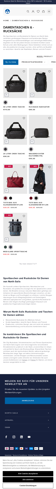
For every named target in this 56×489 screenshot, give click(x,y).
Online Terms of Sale (35, 455)
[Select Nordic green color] (5, 247)
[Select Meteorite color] (10, 198)
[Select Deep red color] (5, 198)
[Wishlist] (38, 11)
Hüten (33, 360)
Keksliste (8, 455)
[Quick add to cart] (6, 95)
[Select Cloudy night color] (10, 247)
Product (48, 56)
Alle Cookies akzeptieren (28, 474)
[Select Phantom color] (5, 102)
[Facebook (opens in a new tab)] (6, 437)
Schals (24, 360)
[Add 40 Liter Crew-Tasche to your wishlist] (24, 71)
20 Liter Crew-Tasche (14, 154)
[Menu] (49, 11)
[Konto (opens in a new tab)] (33, 11)
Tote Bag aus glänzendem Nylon (13, 204)
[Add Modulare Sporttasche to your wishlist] (24, 216)
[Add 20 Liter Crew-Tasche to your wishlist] (24, 118)
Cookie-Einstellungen (28, 486)
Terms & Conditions (20, 455)
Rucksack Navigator (39, 107)
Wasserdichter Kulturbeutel (36, 155)
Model (40, 56)
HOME (6, 20)
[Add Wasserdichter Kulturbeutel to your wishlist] (49, 118)
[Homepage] (7, 11)
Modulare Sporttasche (15, 252)
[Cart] (43, 11)
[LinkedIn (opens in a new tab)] (21, 437)
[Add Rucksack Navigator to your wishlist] (49, 71)
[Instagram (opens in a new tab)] (14, 437)
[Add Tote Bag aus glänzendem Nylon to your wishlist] (24, 167)
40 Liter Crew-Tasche (14, 107)
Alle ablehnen (28, 480)
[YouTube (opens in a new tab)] (29, 437)
